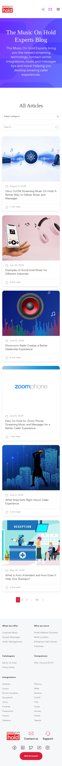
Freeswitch (7, 711)
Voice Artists (8, 667)
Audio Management (12, 642)
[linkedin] (22, 747)
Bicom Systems (10, 693)
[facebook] (14, 747)
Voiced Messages (11, 637)
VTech (37, 716)
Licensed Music (10, 633)
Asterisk (6, 684)
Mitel (36, 689)
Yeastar (37, 721)
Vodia (37, 707)
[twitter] (31, 747)
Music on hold (9, 663)
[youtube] (39, 747)
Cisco (5, 702)
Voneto (37, 711)
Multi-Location (41, 637)
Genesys (6, 721)
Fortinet (6, 707)
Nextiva (38, 693)
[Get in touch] (50, 9)
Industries (39, 646)
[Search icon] (57, 127)
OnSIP (37, 698)
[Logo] (8, 9)
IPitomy (38, 684)
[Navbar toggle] (57, 9)
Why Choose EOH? (44, 663)
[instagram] (47, 747)
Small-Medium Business (46, 633)
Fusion (5, 716)
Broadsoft (7, 698)
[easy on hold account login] (43, 9)
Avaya (5, 689)
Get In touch (31, 756)
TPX (36, 702)
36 (37, 599)
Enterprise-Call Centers (45, 642)
